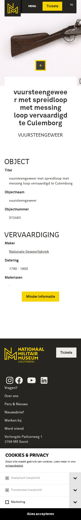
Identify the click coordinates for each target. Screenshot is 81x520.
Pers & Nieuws (16, 404)
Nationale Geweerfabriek (29, 251)
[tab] (75, 478)
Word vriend (14, 428)
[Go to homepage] (24, 357)
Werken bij (13, 420)
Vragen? (11, 388)
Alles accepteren (40, 514)
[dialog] (40, 484)
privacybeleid (14, 465)
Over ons (11, 396)
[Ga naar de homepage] (13, 8)
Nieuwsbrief (14, 412)
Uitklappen (40, 65)
